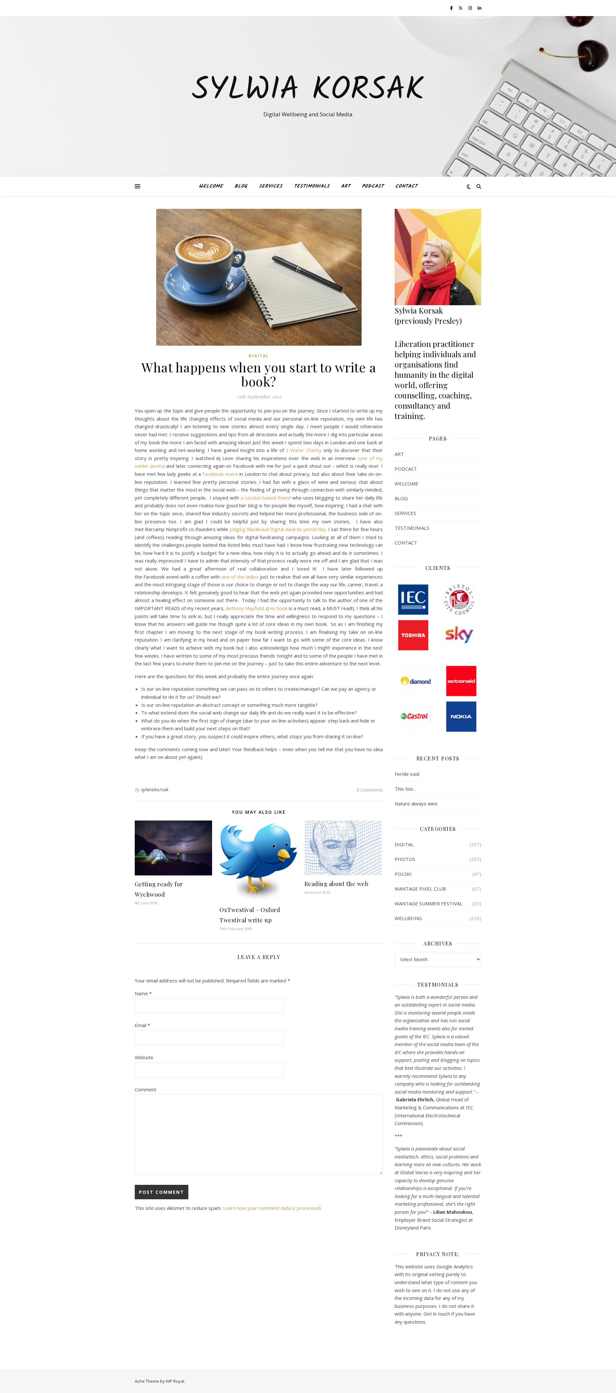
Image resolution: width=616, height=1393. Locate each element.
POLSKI (403, 874)
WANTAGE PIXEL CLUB (420, 888)
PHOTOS (405, 859)
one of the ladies (240, 576)
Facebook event (220, 474)
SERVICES (270, 186)
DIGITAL (259, 356)
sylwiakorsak (155, 789)
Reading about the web (336, 884)
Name (143, 993)
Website (144, 1057)
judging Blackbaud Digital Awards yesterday (277, 529)
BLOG (241, 186)
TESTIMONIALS (311, 186)
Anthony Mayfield (245, 608)
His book (277, 608)
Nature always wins (416, 803)
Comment (145, 1089)
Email (142, 1025)
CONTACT (406, 186)
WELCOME (211, 186)
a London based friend (266, 497)
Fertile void (407, 774)
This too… (405, 788)
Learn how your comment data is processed (272, 1208)
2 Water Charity (303, 450)
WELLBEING (408, 918)
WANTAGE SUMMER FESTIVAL (428, 903)
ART (345, 186)
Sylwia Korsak (308, 91)
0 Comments (369, 789)
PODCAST (373, 186)
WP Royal (175, 1381)
